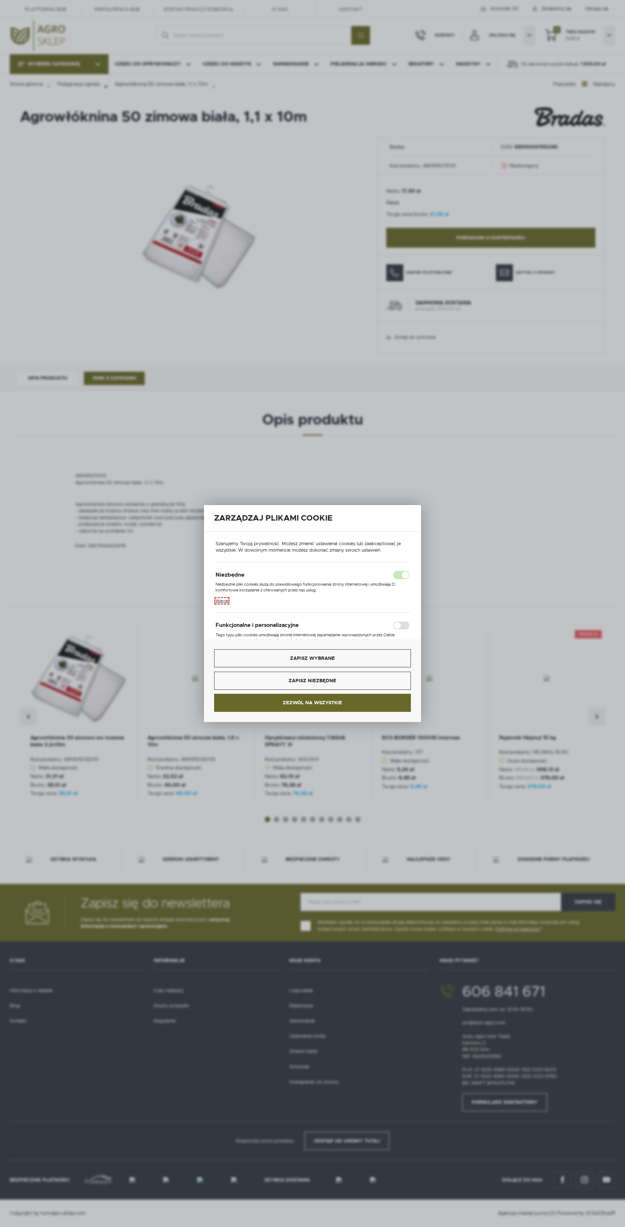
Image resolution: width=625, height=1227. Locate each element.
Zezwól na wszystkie (312, 703)
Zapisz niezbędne (312, 680)
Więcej (222, 600)
